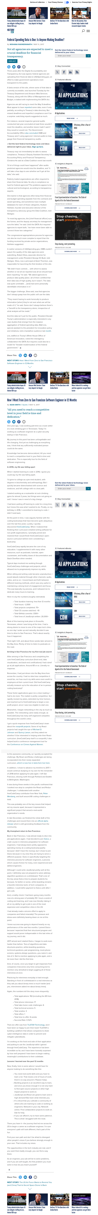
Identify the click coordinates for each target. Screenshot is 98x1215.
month (48, 331)
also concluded (31, 133)
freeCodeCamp (23, 526)
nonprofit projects (23, 726)
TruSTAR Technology (36, 1024)
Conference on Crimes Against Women (26, 744)
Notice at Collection (37, 2)
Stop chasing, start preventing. (65, 243)
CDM (75, 142)
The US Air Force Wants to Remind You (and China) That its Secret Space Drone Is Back (29, 1184)
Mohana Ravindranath (21, 44)
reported (28, 107)
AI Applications (60, 113)
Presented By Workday (63, 204)
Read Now (71, 118)
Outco (46, 839)
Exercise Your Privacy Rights (82, 2)
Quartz (24, 404)
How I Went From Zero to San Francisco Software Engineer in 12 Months (29, 362)
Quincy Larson (24, 732)
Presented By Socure (63, 247)
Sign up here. (38, 146)
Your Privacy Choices (55, 2)
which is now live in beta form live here (33, 763)
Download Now (71, 208)
